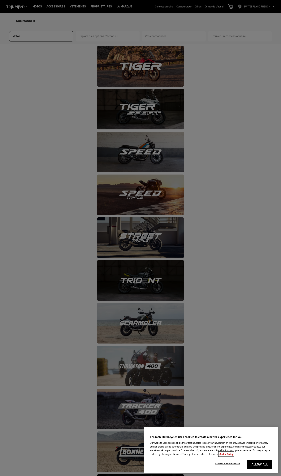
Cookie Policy (226, 454)
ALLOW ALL (260, 464)
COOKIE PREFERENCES (227, 463)
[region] (211, 450)
